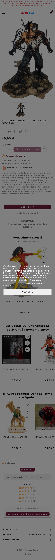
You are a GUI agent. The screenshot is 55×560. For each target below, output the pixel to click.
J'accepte (27, 291)
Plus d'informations (13, 283)
